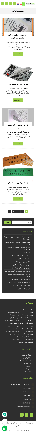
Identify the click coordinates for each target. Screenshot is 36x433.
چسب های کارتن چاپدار (26, 336)
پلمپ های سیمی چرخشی (26, 342)
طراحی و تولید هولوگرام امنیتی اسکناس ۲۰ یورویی (18, 275)
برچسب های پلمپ (13, 315)
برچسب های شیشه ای (12, 331)
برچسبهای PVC (29, 331)
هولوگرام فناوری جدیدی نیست (21, 285)
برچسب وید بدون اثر (27, 315)
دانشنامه (28, 366)
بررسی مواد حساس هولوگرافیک (21, 268)
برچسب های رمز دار (27, 328)
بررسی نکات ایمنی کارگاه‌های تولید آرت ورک (17, 271)
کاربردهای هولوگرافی (25, 360)
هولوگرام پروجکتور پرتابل (23, 261)
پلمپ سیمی (15, 339)
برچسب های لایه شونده (26, 317)
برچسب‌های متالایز (28, 334)
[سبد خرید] (10, 3)
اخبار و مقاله (27, 363)
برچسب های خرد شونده (26, 323)
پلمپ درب (27, 252)
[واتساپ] (22, 415)
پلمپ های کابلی (28, 339)
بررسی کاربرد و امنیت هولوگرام (21, 265)
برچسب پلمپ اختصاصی (26, 326)
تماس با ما (28, 371)
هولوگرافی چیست (26, 358)
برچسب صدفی (14, 334)
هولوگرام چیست (26, 355)
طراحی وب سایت (29, 423)
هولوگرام (30, 320)
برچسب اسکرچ (14, 317)
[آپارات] (31, 415)
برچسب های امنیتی (13, 326)
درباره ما (28, 368)
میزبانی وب (21, 423)
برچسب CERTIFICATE (12, 320)
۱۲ (13, 211)
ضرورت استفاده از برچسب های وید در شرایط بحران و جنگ (17, 238)
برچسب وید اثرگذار (13, 312)
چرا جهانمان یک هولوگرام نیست (21, 288)
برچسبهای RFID (14, 323)
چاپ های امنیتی (14, 336)
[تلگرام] (26, 415)
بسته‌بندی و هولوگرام (24, 258)
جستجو (7, 222)
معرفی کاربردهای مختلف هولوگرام (20, 255)
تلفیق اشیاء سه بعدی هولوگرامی (21, 279)
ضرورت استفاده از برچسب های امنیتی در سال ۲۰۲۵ (18, 248)
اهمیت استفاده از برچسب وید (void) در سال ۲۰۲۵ (17, 243)
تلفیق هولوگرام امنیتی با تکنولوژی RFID (19, 282)
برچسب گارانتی (14, 328)
